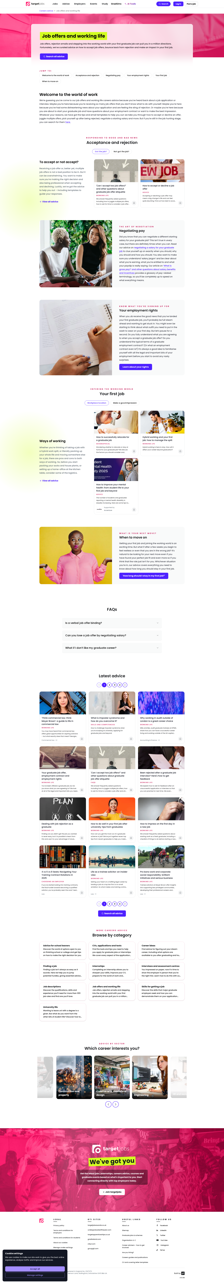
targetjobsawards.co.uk (97, 1225)
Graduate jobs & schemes (132, 1235)
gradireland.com (94, 1239)
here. (68, 122)
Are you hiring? (128, 1252)
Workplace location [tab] (96, 403)
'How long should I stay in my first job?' (144, 575)
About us (125, 1225)
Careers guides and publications (135, 1257)
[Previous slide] (108, 1104)
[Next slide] (116, 1104)
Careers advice (46, 10)
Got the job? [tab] (101, 151)
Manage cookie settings (63, 1248)
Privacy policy (58, 1225)
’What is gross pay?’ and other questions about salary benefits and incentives (147, 269)
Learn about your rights (136, 366)
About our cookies (60, 1243)
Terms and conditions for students (66, 1238)
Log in (178, 4)
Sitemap (125, 1230)
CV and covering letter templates (135, 1262)
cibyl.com (91, 1244)
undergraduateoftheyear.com (99, 1230)
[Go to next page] (125, 685)
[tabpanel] (112, 183)
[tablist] (112, 151)
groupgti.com (93, 1249)
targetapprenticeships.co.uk (99, 1235)
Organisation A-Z (129, 1240)
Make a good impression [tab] (125, 403)
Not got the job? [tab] (121, 151)
